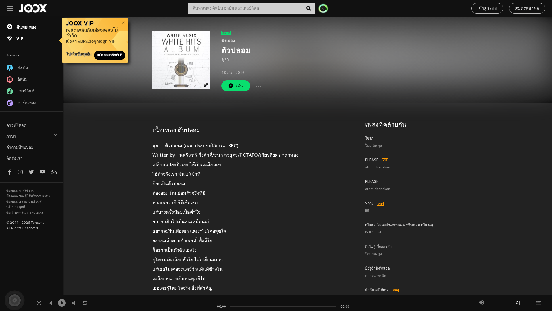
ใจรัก (369, 139)
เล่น (239, 86)
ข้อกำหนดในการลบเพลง (24, 213)
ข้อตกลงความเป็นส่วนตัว (25, 202)
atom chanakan (377, 168)
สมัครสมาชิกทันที (109, 55)
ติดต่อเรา (14, 158)
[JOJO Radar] (323, 8)
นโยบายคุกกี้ (15, 207)
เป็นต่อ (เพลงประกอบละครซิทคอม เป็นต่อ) (399, 225)
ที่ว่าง (369, 204)
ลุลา (225, 60)
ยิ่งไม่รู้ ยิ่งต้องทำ (378, 247)
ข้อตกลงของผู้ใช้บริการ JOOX (28, 196)
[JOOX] (32, 8)
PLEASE (371, 160)
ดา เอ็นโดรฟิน (375, 276)
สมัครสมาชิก (527, 9)
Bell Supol (373, 232)
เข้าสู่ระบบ (487, 9)
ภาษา (11, 136)
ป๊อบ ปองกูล (373, 146)
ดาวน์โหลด (16, 126)
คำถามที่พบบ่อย (19, 147)
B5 (367, 211)
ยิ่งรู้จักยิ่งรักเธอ (377, 269)
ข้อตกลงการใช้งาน (20, 191)
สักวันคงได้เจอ (377, 291)
